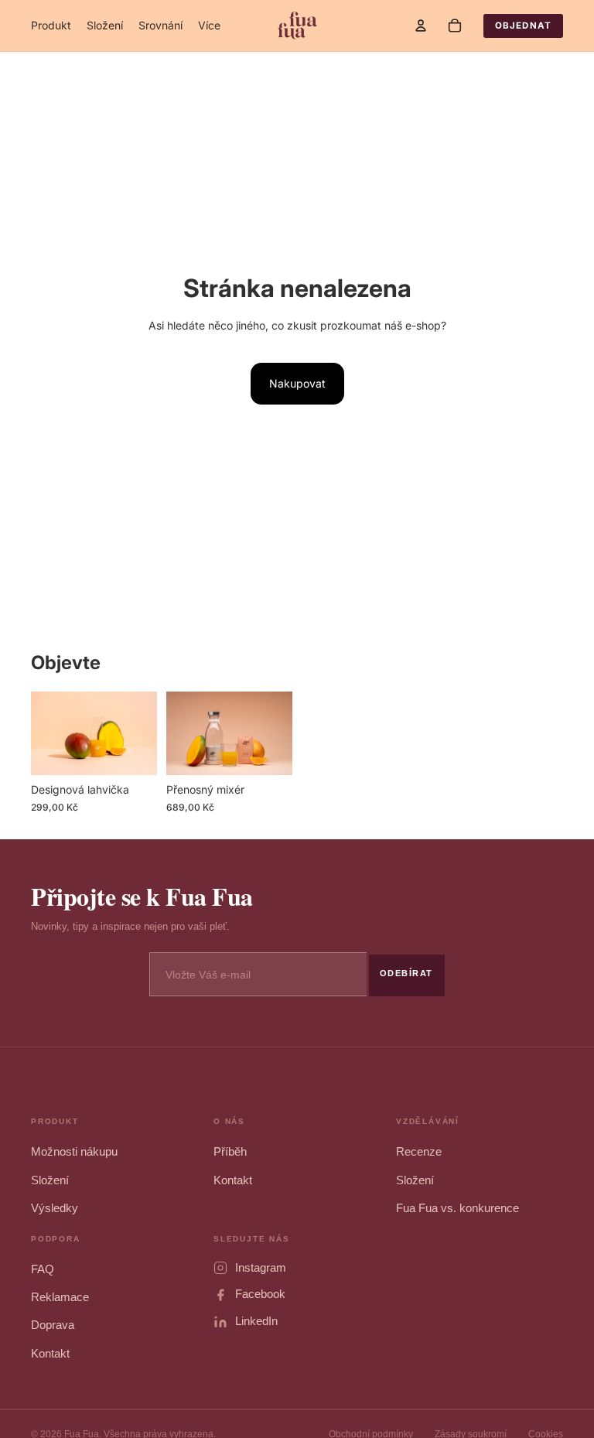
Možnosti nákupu (74, 1152)
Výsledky (54, 1208)
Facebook (260, 1294)
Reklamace (60, 1297)
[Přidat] (133, 752)
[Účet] (421, 26)
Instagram (260, 1268)
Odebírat (406, 973)
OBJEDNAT (523, 25)
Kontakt (232, 1180)
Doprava (52, 1325)
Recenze (419, 1152)
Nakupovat (297, 383)
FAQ (42, 1269)
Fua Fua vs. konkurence (457, 1208)
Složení (50, 1180)
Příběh (230, 1152)
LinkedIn (256, 1321)
